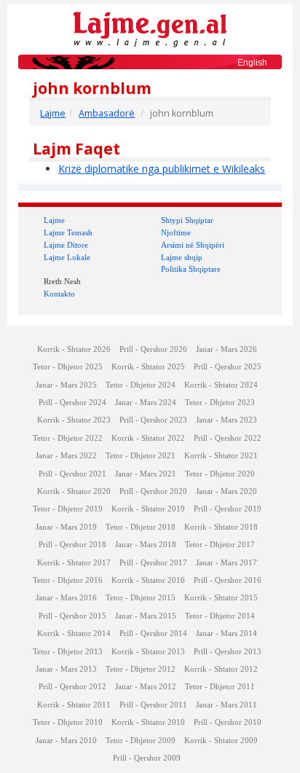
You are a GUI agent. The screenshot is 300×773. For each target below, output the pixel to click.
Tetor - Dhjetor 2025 (68, 367)
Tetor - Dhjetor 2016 (68, 580)
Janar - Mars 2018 (145, 545)
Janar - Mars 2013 (66, 669)
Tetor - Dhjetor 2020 (220, 474)
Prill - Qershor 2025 (227, 367)
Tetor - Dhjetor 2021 (140, 456)
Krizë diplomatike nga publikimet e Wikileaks (161, 169)
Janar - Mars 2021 (145, 474)
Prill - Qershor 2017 (153, 563)
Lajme (53, 113)
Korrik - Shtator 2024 (221, 385)
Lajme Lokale (67, 257)
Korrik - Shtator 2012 (221, 669)
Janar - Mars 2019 (66, 527)
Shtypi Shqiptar (187, 220)
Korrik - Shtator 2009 (221, 741)
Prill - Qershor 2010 (227, 722)
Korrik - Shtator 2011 (74, 705)
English (252, 63)
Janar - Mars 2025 (66, 385)
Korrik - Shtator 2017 (74, 563)
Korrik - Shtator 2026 (74, 349)
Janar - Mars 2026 (226, 349)
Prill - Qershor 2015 (72, 616)
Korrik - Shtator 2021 (221, 456)
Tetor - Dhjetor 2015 (140, 598)
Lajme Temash (68, 232)
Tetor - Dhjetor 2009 (140, 741)
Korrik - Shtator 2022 (148, 438)
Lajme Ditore (66, 244)
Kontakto (59, 293)
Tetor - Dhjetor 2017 (220, 545)
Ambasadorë (107, 113)
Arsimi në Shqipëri (192, 244)
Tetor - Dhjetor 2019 (68, 509)
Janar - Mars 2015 (145, 616)
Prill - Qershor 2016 (227, 580)
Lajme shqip (181, 257)
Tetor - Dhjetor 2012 (140, 669)
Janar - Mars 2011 (226, 705)
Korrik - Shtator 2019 (148, 509)
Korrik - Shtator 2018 (221, 527)
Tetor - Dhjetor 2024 (140, 385)
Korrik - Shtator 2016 (148, 580)
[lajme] (150, 28)
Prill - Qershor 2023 (153, 420)
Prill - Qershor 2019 (227, 509)
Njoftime (176, 232)
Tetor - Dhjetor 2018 (140, 527)
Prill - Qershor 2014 (153, 633)
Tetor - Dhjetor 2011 (220, 687)
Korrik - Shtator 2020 (74, 491)
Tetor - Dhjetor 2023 (220, 403)
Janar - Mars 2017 (226, 563)
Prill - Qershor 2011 (153, 705)
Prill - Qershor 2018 (72, 545)
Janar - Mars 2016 (66, 598)
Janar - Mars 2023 (226, 420)
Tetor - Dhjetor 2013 (68, 652)
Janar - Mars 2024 (145, 403)
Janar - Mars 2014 (226, 633)
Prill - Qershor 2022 (227, 438)
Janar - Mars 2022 (66, 456)
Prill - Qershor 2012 (72, 687)
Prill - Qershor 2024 (72, 403)
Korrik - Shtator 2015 (221, 598)
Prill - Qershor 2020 (153, 491)
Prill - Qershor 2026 (153, 349)
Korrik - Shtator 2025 (148, 367)
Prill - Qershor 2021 (72, 474)
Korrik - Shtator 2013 (148, 652)
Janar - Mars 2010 (66, 741)
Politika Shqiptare (191, 268)
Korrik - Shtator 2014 (74, 633)
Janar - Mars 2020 (226, 491)
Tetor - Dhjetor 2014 (220, 616)
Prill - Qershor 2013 (227, 652)
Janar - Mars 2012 (145, 687)
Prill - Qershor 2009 (147, 758)
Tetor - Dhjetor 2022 (68, 438)
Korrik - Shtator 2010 (148, 722)
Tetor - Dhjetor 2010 (68, 722)
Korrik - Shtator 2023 (74, 420)
